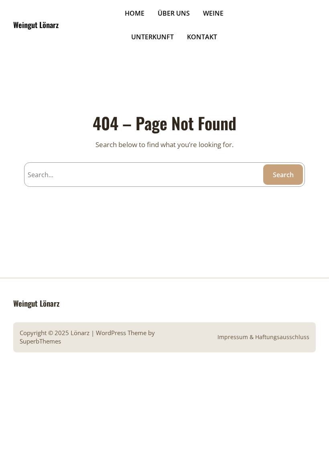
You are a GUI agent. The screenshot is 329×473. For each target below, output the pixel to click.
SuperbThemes (40, 341)
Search (283, 174)
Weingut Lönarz (36, 24)
